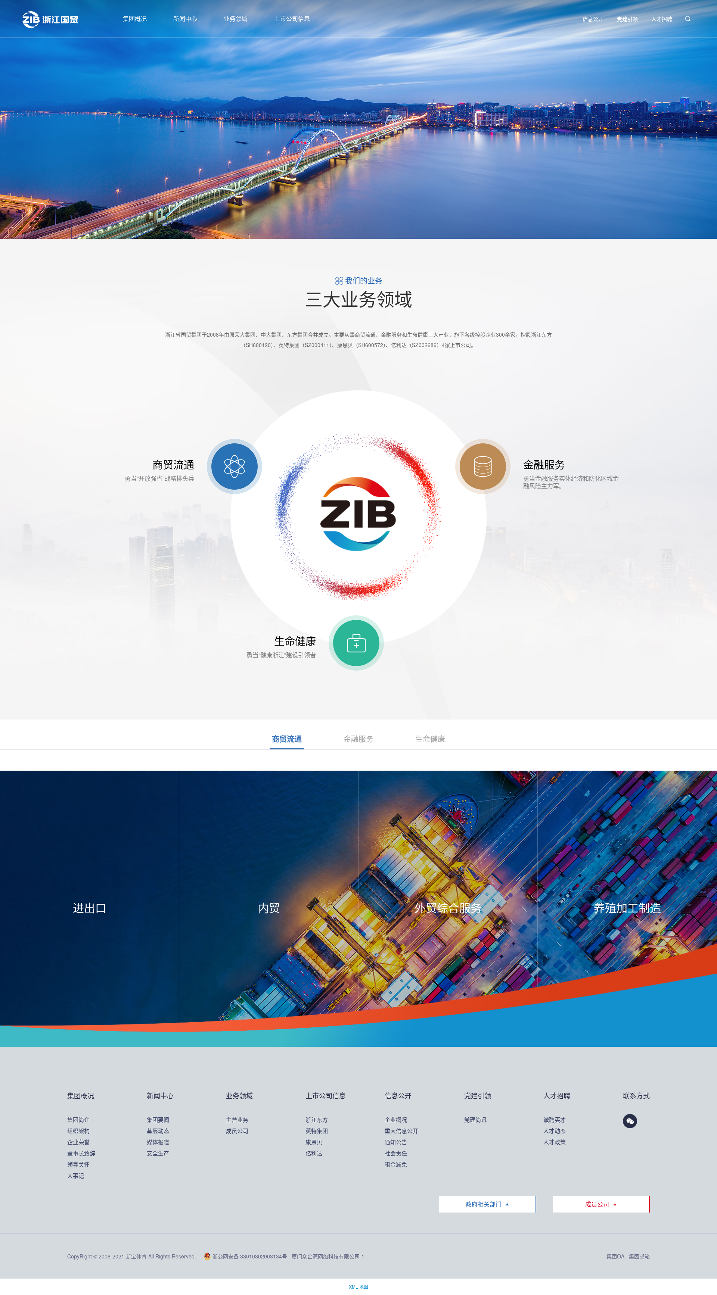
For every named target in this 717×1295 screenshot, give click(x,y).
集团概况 (135, 18)
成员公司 (237, 1131)
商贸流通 (287, 738)
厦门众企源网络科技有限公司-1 (328, 1256)
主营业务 (237, 1119)
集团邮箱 (639, 1256)
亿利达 (313, 1153)
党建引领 (627, 18)
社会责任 (396, 1153)
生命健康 (430, 738)
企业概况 (396, 1119)
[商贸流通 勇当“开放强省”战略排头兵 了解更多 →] (234, 466)
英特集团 (316, 1131)
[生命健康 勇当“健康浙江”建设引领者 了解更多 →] (356, 643)
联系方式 (636, 1095)
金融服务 (358, 738)
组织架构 (78, 1131)
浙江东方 (316, 1119)
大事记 (75, 1175)
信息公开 (593, 18)
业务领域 (236, 18)
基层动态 (158, 1131)
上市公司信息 (292, 18)
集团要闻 (158, 1119)
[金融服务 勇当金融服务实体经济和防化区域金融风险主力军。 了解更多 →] (483, 466)
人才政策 (554, 1142)
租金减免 (396, 1164)
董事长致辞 (80, 1153)
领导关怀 (78, 1164)
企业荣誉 (78, 1142)
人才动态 (554, 1131)
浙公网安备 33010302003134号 (249, 1256)
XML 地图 (358, 1286)
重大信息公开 (398, 1131)
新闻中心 (185, 18)
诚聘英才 (554, 1119)
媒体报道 (158, 1142)
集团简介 (78, 1119)
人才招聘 (661, 18)
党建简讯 (475, 1119)
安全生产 (158, 1153)
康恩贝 (313, 1142)
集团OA (615, 1256)
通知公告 (396, 1142)
